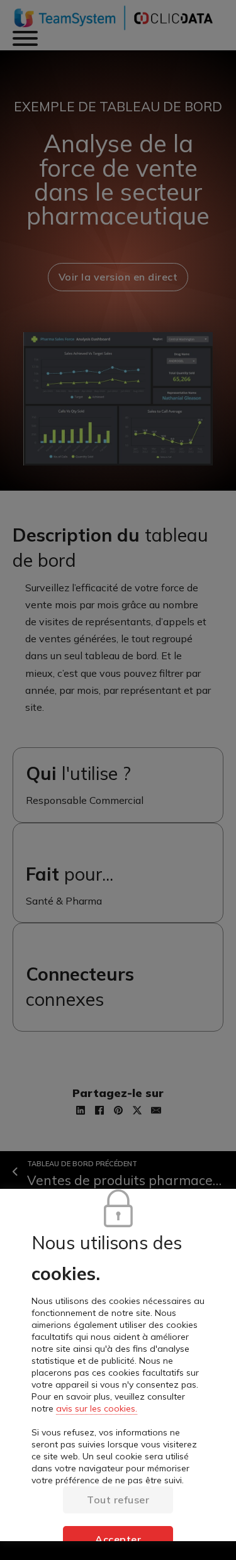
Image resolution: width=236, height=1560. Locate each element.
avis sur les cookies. (96, 1408)
